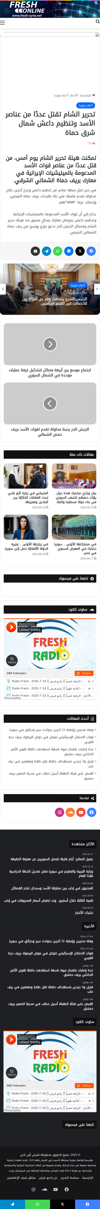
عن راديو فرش (48, 1178)
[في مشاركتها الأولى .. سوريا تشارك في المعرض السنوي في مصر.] (74, 527)
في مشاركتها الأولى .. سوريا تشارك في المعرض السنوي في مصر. (75, 548)
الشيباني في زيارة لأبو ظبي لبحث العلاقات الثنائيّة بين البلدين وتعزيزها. (28, 497)
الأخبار (74, 95)
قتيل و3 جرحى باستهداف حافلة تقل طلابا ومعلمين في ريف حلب (50, 763)
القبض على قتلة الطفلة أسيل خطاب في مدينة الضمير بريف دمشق (51, 776)
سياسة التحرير (70, 1178)
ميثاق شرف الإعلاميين (21, 1178)
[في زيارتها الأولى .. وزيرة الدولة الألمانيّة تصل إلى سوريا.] (26, 527)
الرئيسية (86, 95)
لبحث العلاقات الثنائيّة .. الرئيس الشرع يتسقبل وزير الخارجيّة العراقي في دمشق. (50, 301)
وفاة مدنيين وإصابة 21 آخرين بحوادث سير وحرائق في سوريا (51, 730)
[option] (50, 289)
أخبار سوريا (61, 95)
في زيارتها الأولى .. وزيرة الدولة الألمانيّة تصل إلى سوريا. (26, 546)
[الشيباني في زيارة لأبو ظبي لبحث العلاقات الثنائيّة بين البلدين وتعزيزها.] (26, 475)
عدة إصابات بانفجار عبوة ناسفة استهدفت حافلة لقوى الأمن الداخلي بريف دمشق (51, 751)
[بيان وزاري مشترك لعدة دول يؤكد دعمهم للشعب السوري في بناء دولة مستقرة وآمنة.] (74, 475)
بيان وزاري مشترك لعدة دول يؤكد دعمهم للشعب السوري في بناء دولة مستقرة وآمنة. (76, 497)
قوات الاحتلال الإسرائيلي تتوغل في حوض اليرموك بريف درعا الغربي (51, 739)
